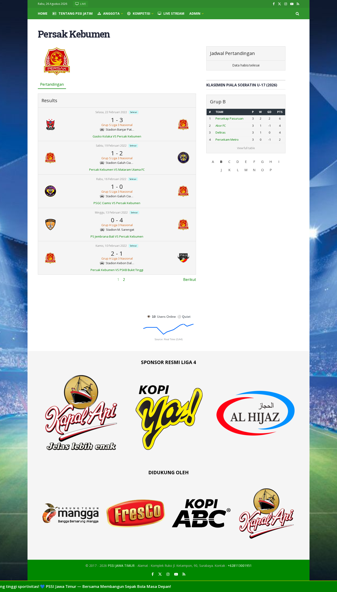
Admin (194, 13)
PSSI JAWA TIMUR (121, 565)
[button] (213, 161)
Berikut (189, 279)
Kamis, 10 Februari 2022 (111, 246)
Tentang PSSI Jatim (75, 13)
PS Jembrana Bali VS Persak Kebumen (117, 236)
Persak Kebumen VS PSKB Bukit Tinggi (117, 270)
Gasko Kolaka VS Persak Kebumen (117, 136)
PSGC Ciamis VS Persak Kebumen (117, 203)
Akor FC (220, 125)
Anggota (111, 13)
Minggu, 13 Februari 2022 (111, 212)
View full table (246, 148)
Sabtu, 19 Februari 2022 (111, 146)
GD (269, 112)
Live (83, 3)
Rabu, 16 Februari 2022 (111, 179)
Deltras (220, 132)
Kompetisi (141, 13)
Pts (279, 112)
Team (219, 112)
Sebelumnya (48, 279)
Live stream (173, 13)
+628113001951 (240, 565)
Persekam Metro (227, 139)
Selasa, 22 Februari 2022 (111, 112)
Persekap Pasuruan (229, 118)
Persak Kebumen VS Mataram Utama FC (117, 169)
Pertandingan (52, 84)
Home (42, 13)
